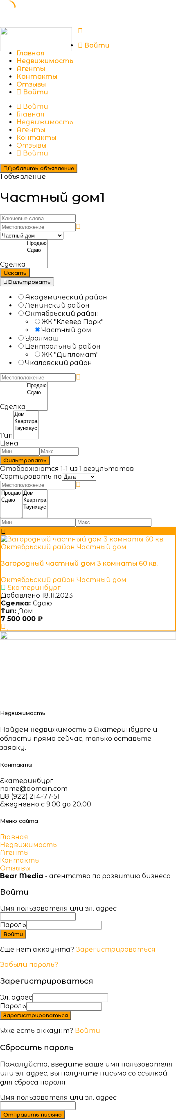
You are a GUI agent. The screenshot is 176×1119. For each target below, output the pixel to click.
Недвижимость (44, 61)
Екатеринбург (34, 587)
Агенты (30, 69)
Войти (87, 1031)
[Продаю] (36, 243)
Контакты (36, 76)
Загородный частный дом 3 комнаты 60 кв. (79, 563)
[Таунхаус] (26, 428)
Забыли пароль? (29, 964)
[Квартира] (26, 421)
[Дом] (26, 414)
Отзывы (31, 84)
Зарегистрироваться (116, 949)
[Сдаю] (36, 250)
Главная (30, 53)
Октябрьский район (38, 547)
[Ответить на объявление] (3, 626)
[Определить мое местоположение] (78, 227)
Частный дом (101, 547)
